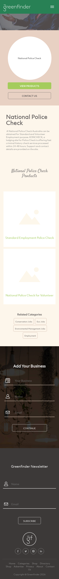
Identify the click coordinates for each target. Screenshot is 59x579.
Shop (34, 563)
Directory (45, 563)
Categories (24, 563)
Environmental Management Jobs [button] (30, 328)
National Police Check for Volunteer (30, 295)
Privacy (30, 566)
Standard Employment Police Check (29, 238)
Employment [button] (30, 335)
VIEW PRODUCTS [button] (29, 85)
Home (12, 563)
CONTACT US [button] (29, 95)
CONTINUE (29, 428)
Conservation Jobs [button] (23, 321)
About (40, 566)
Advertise (19, 566)
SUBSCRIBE (29, 520)
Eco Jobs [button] (41, 321)
